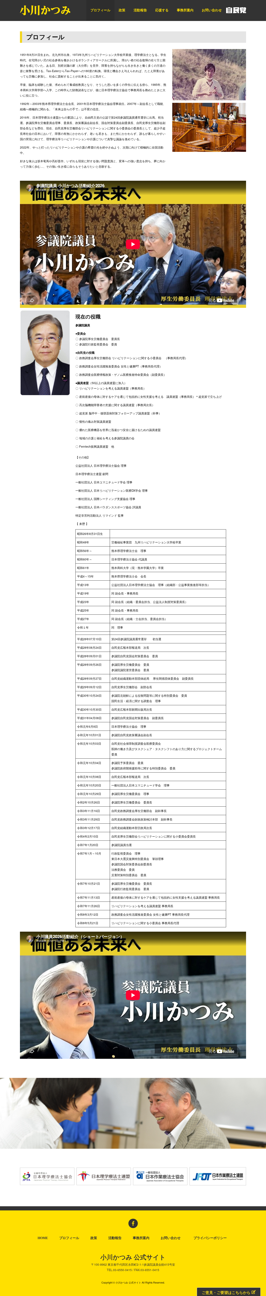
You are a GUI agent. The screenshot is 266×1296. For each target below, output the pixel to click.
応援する (162, 10)
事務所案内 (185, 10)
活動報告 (140, 10)
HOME (43, 1238)
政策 (122, 10)
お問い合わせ (212, 10)
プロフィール (100, 10)
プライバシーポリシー (210, 1238)
